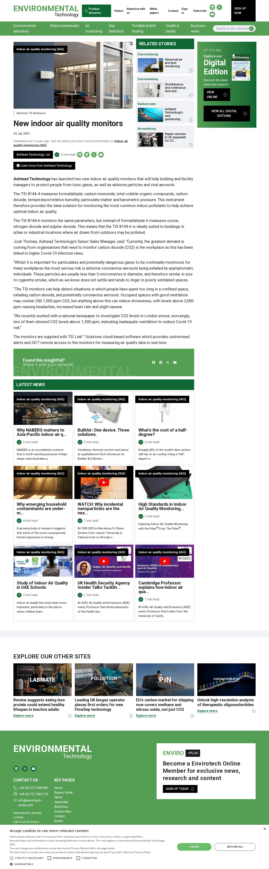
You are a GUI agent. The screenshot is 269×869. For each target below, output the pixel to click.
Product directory (94, 10)
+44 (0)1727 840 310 (33, 794)
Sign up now (240, 11)
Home (58, 788)
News (58, 797)
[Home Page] (46, 11)
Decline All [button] (235, 846)
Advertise (61, 807)
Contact (173, 10)
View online (212, 94)
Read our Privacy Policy (137, 852)
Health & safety (172, 28)
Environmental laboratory (24, 28)
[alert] (134, 847)
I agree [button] (194, 846)
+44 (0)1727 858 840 (33, 788)
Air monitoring (93, 28)
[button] (12, 858)
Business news (198, 28)
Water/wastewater (64, 26)
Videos (118, 10)
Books (58, 821)
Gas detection (116, 28)
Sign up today (177, 789)
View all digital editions (224, 113)
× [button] (264, 828)
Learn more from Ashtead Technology (46, 165)
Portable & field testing (144, 28)
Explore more (23, 715)
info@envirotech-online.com (30, 803)
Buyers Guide (63, 792)
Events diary (62, 811)
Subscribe (199, 10)
